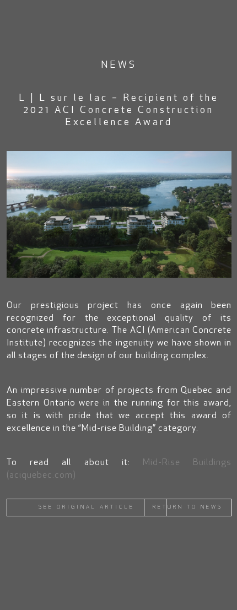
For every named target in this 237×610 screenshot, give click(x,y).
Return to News (188, 507)
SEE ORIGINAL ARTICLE (86, 507)
